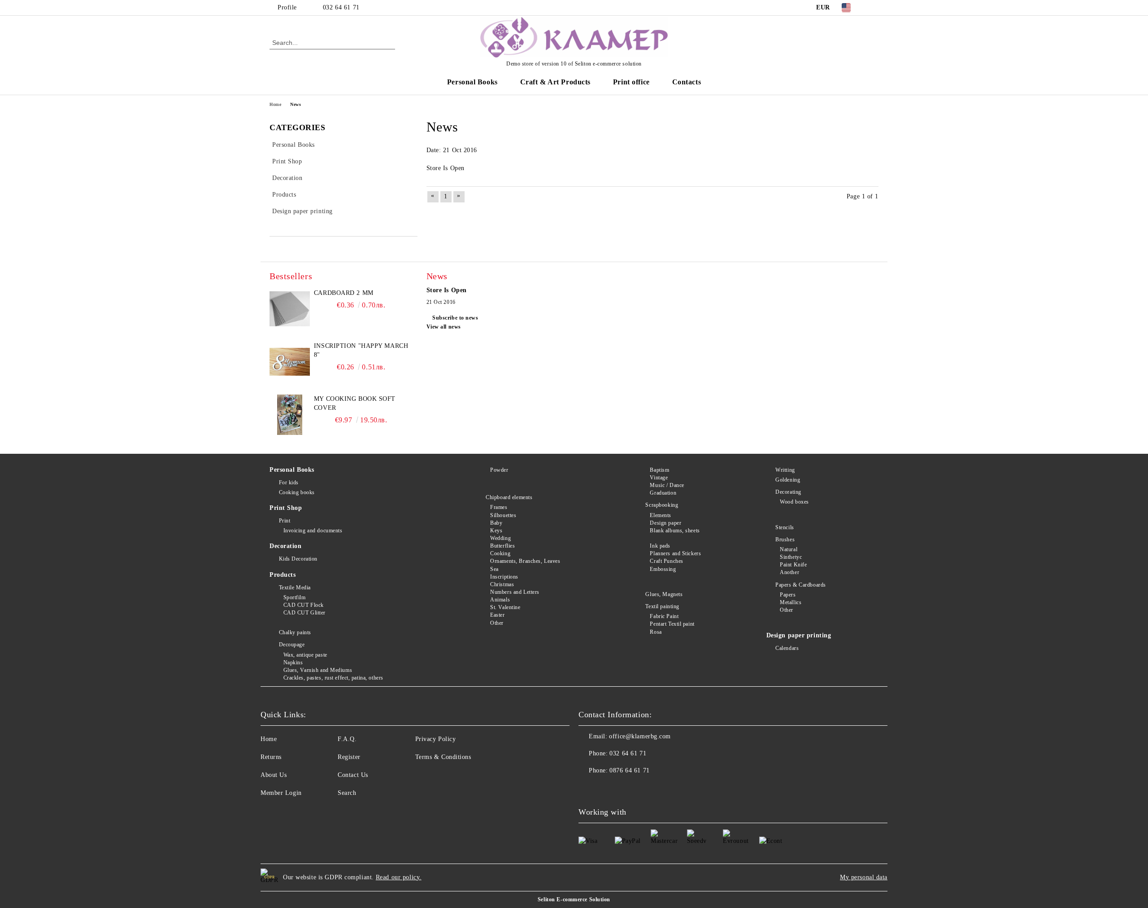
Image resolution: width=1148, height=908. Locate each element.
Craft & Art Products (555, 82)
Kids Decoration (298, 559)
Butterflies (502, 546)
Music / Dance (667, 485)
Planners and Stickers (675, 553)
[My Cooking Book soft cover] (290, 415)
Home (275, 104)
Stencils (784, 527)
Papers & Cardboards (800, 585)
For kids (289, 482)
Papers (788, 595)
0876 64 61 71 (629, 770)
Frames (498, 507)
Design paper (665, 523)
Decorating (788, 492)
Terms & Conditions (443, 757)
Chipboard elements (509, 497)
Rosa (655, 632)
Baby (496, 523)
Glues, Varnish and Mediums (317, 670)
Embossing (663, 569)
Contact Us (353, 775)
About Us (274, 775)
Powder (499, 470)
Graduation (663, 493)
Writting (785, 470)
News (295, 104)
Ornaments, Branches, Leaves (525, 561)
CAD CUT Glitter (304, 613)
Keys (496, 530)
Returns (271, 757)
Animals (500, 600)
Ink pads (660, 546)
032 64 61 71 (341, 7)
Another (789, 572)
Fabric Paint (664, 616)
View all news (443, 327)
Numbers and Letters (514, 592)
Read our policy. (399, 877)
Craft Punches (666, 561)
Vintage (659, 477)
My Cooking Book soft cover (355, 403)
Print (284, 521)
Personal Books (472, 82)
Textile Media (295, 587)
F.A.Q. (347, 739)
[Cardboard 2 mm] (290, 309)
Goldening (787, 480)
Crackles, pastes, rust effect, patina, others (333, 678)
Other (497, 623)
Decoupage (292, 644)
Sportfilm (294, 597)
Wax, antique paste (305, 655)
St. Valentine (505, 607)
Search (347, 793)
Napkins (293, 662)
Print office (631, 82)
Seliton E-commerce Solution (574, 899)
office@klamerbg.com (640, 736)
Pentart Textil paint (672, 624)
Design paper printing (798, 635)
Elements (660, 515)
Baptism (659, 470)
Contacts (686, 82)
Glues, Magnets (664, 594)
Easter (497, 615)
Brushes (785, 539)
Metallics (790, 602)
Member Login (281, 793)
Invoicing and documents (312, 530)
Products (283, 574)
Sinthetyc (791, 557)
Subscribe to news (455, 318)
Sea (494, 569)
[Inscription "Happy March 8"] (290, 362)
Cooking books (297, 492)
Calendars (787, 648)
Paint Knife (793, 564)
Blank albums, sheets (675, 530)
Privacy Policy (435, 739)
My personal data (863, 877)
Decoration (286, 546)
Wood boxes (794, 502)
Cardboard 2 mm (344, 293)
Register (349, 757)
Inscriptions (504, 577)
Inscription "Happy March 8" (361, 350)
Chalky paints (295, 632)
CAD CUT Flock (303, 605)
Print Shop (286, 507)
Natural (788, 549)
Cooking (500, 553)
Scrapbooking (661, 505)
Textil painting (662, 606)
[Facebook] (873, 8)
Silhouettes (503, 515)
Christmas (502, 584)
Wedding (500, 538)
